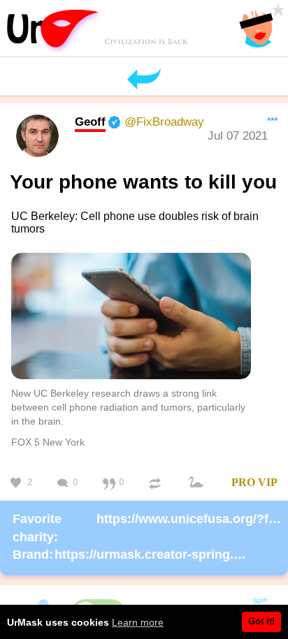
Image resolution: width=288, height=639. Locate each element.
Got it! (261, 621)
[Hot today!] (198, 483)
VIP (268, 482)
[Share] (156, 483)
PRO (243, 482)
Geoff (90, 121)
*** (272, 120)
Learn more (138, 622)
